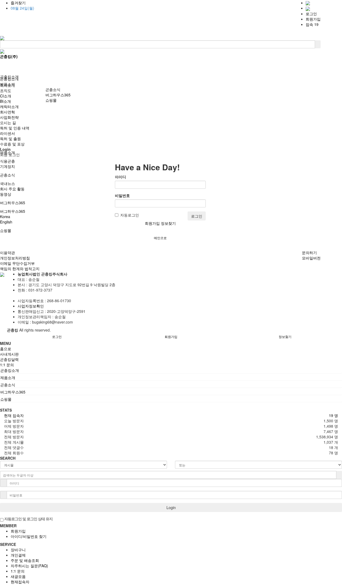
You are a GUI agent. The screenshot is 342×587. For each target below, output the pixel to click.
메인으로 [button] (160, 237)
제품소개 (7, 84)
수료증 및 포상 (12, 144)
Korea (5, 216)
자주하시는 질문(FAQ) (29, 565)
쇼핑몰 (5, 230)
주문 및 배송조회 (25, 560)
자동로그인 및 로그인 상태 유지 (28, 518)
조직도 (5, 90)
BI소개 (5, 101)
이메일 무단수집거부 (17, 263)
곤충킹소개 (9, 78)
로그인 (311, 13)
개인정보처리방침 (15, 258)
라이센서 (7, 133)
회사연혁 (7, 112)
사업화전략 (9, 117)
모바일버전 (311, 258)
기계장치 (7, 166)
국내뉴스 (7, 183)
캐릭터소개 (9, 106)
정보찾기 (168, 223)
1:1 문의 (18, 571)
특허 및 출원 (10, 138)
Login (171, 507)
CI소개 (5, 96)
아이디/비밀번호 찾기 (28, 536)
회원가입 (313, 19)
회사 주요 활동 (12, 188)
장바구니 (18, 549)
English (6, 221)
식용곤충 (7, 161)
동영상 (5, 194)
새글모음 (18, 576)
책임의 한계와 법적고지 (20, 268)
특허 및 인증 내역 (14, 128)
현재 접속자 (14, 415)
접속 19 (312, 24)
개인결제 (18, 555)
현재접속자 (20, 581)
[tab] (171, 370)
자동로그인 (129, 215)
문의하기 (309, 252)
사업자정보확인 (31, 306)
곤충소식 (7, 175)
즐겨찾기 (18, 2)
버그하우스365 (12, 202)
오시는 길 (8, 122)
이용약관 (7, 252)
